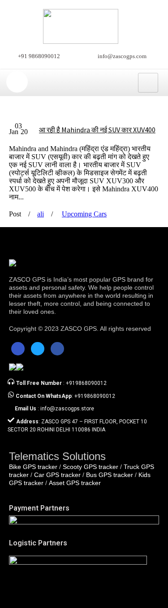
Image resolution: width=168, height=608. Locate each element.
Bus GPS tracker (109, 474)
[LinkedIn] (57, 348)
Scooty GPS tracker (90, 466)
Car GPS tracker (57, 474)
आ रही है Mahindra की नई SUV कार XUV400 (97, 129)
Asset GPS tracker (75, 482)
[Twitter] (37, 348)
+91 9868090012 (39, 56)
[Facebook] (18, 348)
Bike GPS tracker (33, 466)
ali (40, 214)
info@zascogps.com (122, 56)
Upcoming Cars (84, 214)
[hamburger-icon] (148, 83)
